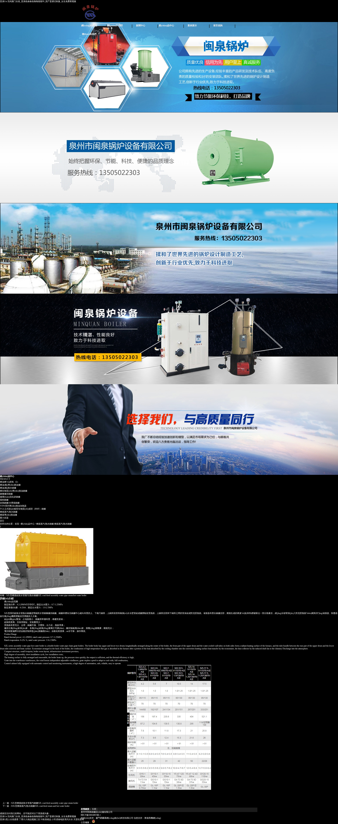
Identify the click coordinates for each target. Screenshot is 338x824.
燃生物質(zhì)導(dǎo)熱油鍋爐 (13, 491)
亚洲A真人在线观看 (9, 819)
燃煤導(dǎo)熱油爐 (8, 515)
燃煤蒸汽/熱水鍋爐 (8, 512)
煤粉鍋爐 (4, 500)
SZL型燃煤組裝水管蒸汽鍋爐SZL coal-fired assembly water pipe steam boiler (44, 803)
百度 (94, 809)
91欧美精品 (46, 819)
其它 (2, 521)
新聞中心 (140, 25)
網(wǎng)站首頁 (89, 25)
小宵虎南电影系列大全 (62, 819)
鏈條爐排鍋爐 (6, 494)
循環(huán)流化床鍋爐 (10, 497)
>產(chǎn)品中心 (27, 524)
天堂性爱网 (78, 819)
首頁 (17, 524)
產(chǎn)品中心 (166, 25)
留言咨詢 (218, 25)
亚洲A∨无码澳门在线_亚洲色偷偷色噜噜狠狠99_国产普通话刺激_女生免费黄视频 (38, 1)
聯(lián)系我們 (89, 34)
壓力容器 (4, 518)
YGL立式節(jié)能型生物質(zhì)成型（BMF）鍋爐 (23, 509)
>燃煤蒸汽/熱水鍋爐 (44, 524)
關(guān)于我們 (115, 25)
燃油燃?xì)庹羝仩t (9, 482)
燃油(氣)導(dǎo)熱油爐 (10, 485)
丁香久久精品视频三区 (29, 819)
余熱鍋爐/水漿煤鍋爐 (10, 503)
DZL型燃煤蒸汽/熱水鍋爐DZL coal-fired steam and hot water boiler (40, 806)
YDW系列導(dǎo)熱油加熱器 (13, 506)
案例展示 (192, 25)
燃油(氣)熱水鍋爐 (8, 488)
